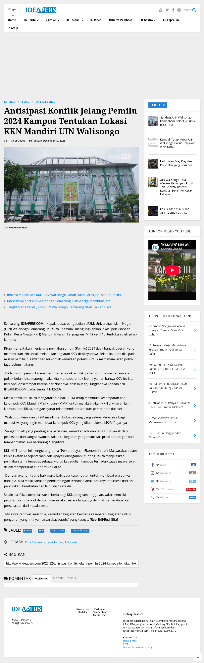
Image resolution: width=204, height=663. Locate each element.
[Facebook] (173, 9)
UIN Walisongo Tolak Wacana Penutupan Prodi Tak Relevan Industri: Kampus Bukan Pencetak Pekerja (176, 187)
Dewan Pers (129, 641)
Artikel (52, 20)
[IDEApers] (41, 10)
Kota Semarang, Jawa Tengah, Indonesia (51, 542)
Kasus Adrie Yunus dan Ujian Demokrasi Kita (174, 210)
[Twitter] (167, 9)
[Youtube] (160, 9)
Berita (31, 20)
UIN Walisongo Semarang (137, 647)
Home (12, 20)
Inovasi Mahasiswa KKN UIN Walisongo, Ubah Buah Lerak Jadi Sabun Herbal (64, 295)
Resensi (74, 20)
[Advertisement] (102, 65)
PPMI (125, 644)
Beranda (9, 101)
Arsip (14, 28)
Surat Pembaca (122, 20)
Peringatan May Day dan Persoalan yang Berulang (176, 163)
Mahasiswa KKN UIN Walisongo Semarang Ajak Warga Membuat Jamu (59, 301)
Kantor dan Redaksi (82, 611)
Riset (97, 20)
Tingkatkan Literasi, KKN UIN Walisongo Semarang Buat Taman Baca (59, 307)
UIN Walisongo (45, 101)
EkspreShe (172, 20)
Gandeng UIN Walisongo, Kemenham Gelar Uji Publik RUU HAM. (177, 121)
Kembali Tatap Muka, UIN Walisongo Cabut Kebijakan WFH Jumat (177, 143)
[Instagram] (179, 9)
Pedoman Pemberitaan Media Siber (100, 612)
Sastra (148, 20)
